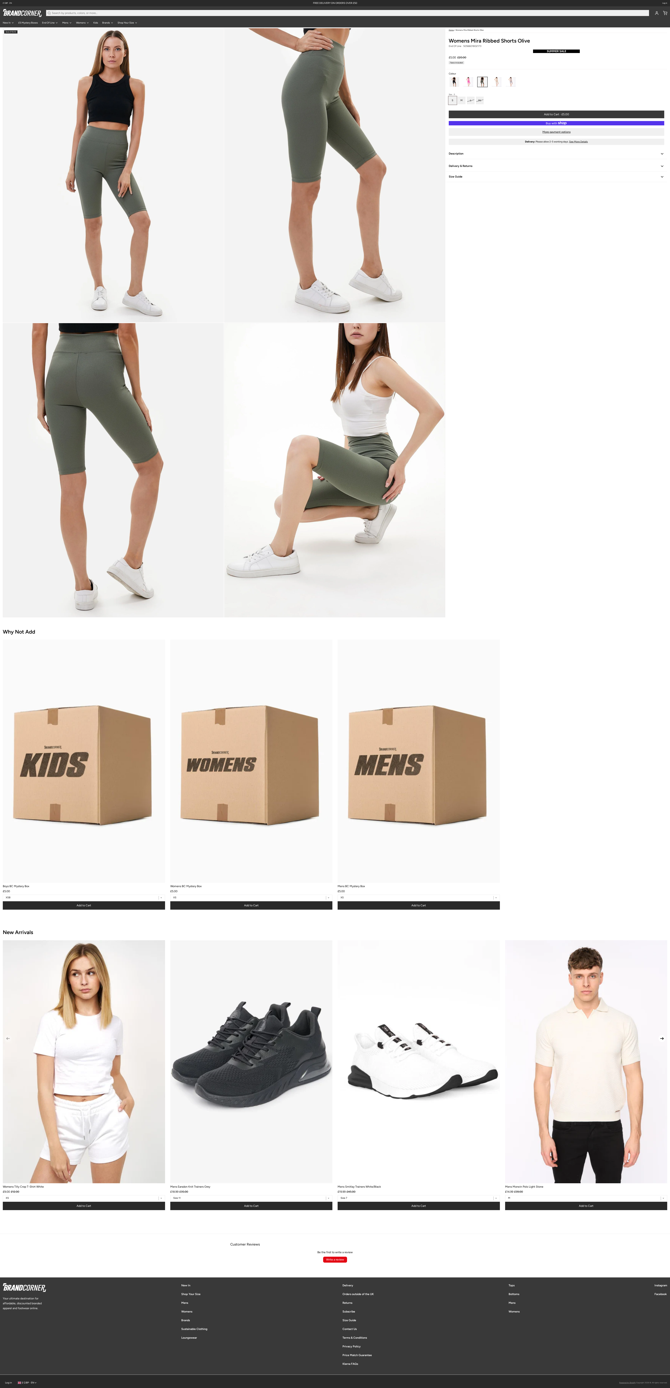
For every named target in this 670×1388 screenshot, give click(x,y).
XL (479, 100)
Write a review (335, 1259)
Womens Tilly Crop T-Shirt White (23, 1186)
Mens (65, 22)
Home (451, 30)
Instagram (660, 1285)
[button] (454, 82)
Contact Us (350, 1329)
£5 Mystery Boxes (28, 22)
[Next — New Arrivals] (661, 1038)
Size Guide (349, 1320)
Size (452, 94)
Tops (512, 1285)
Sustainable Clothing (194, 1329)
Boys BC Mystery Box (16, 886)
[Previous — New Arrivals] (8, 1038)
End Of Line (48, 22)
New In (7, 22)
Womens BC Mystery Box (186, 886)
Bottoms (514, 1294)
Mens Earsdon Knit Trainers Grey (190, 1186)
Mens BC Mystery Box (351, 886)
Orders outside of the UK (358, 1294)
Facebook (660, 1294)
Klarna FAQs (350, 1364)
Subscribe (349, 1311)
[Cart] (663, 13)
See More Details (578, 141)
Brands (106, 22)
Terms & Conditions (355, 1337)
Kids (95, 22)
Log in (664, 3)
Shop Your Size (126, 22)
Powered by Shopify (627, 1383)
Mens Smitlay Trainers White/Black (359, 1186)
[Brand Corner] (22, 13)
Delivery (348, 1285)
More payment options (556, 132)
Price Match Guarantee (357, 1355)
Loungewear (189, 1337)
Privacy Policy (352, 1346)
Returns (347, 1302)
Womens (81, 22)
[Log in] (655, 13)
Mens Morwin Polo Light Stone (524, 1186)
